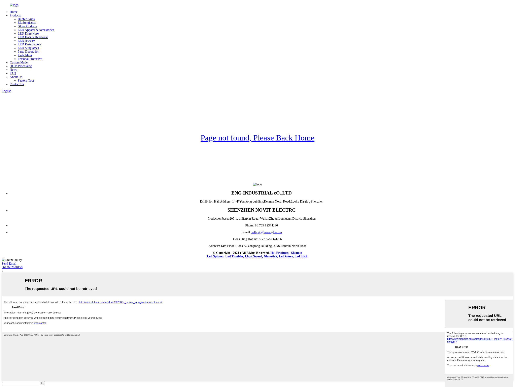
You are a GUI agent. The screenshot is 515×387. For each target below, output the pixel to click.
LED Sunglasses (28, 48)
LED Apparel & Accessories (36, 30)
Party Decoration (28, 51)
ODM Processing (21, 66)
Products (15, 15)
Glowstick (270, 256)
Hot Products (279, 252)
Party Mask (25, 55)
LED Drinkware (28, 33)
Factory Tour (26, 80)
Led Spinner (215, 256)
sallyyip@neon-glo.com (266, 232)
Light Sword (253, 256)
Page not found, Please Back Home (257, 137)
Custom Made (19, 62)
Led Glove (286, 256)
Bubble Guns (26, 19)
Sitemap (296, 252)
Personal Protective (30, 58)
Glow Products (27, 26)
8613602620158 (12, 267)
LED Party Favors (29, 44)
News (13, 69)
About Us (16, 77)
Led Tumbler (234, 256)
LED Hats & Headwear (33, 37)
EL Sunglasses (27, 22)
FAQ (13, 73)
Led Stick (301, 256)
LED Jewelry (26, 40)
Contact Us (17, 84)
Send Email (9, 263)
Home (14, 11)
